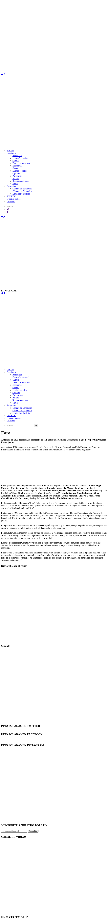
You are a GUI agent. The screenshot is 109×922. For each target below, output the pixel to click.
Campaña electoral (20, 158)
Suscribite (33, 831)
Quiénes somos (13, 199)
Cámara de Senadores (22, 188)
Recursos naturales (20, 181)
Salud (15, 183)
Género (15, 168)
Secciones (11, 153)
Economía (17, 166)
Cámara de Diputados (22, 191)
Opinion (16, 173)
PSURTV (11, 196)
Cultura (15, 160)
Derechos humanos (21, 163)
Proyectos (11, 186)
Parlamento (17, 176)
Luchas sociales (19, 171)
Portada (10, 150)
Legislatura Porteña (21, 194)
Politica (15, 178)
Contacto (11, 201)
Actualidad (17, 155)
